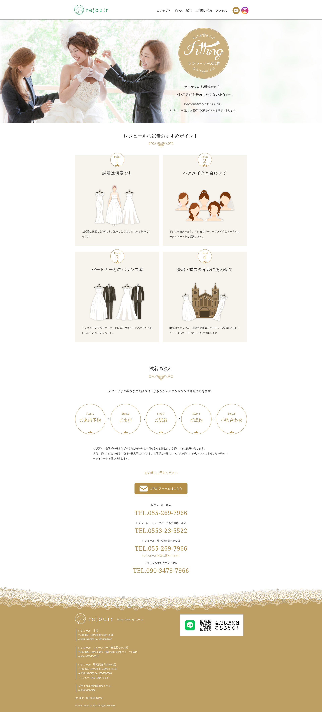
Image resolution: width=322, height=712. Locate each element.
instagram (245, 10)
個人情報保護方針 (94, 698)
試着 (189, 10)
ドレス (178, 10)
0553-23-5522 (92, 656)
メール (236, 10)
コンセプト (164, 10)
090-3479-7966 (88, 690)
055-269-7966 (87, 639)
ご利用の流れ (203, 10)
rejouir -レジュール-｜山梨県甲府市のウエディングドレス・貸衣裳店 (91, 9)
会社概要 (79, 698)
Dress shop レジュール (130, 619)
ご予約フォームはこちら (165, 488)
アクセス (221, 10)
